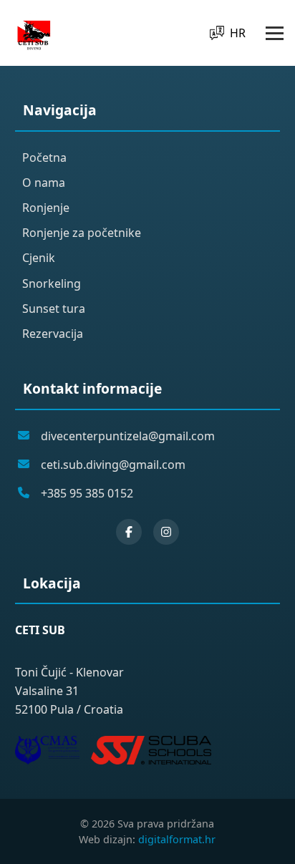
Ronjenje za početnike (81, 233)
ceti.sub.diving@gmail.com (113, 464)
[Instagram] (166, 532)
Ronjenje (45, 207)
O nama (43, 182)
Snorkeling (51, 283)
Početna (44, 157)
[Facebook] (129, 532)
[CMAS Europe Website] (47, 750)
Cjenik (38, 258)
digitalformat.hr (177, 839)
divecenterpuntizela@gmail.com (128, 436)
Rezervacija (52, 333)
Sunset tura (53, 308)
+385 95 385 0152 (87, 493)
